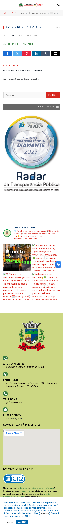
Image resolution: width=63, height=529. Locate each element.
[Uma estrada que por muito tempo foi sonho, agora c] (46, 257)
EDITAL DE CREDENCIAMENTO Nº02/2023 (24, 70)
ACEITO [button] (22, 522)
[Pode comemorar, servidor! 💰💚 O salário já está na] (46, 286)
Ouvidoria (11, 418)
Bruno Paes (12, 36)
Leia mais (44, 513)
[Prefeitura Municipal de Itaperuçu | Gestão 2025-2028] (31, 5)
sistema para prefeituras (42, 488)
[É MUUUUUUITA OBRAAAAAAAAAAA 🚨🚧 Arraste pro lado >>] (17, 257)
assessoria (24, 491)
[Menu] (5, 5)
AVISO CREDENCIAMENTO (18, 44)
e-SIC (20, 418)
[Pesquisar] (58, 5)
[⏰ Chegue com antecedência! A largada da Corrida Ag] (17, 286)
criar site (22, 488)
